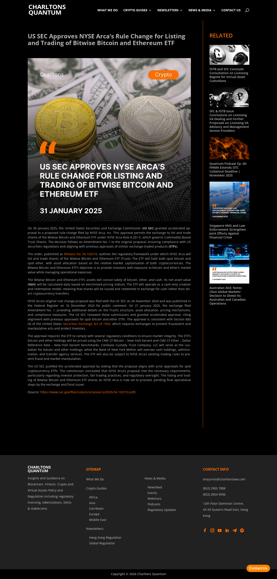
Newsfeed (155, 487)
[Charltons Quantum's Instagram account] (212, 530)
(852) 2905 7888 (214, 488)
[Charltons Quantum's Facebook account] (205, 530)
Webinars (154, 498)
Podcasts (154, 504)
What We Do (107, 10)
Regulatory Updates (162, 510)
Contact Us (231, 10)
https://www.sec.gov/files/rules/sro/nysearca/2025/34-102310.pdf (87, 392)
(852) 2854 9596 (214, 494)
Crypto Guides (135, 10)
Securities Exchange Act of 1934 (86, 324)
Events (152, 493)
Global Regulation (102, 543)
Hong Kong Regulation (105, 537)
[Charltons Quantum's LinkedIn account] (227, 530)
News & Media (199, 10)
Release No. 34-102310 (80, 254)
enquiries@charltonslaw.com (224, 479)
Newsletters (168, 10)
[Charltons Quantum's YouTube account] (220, 530)
